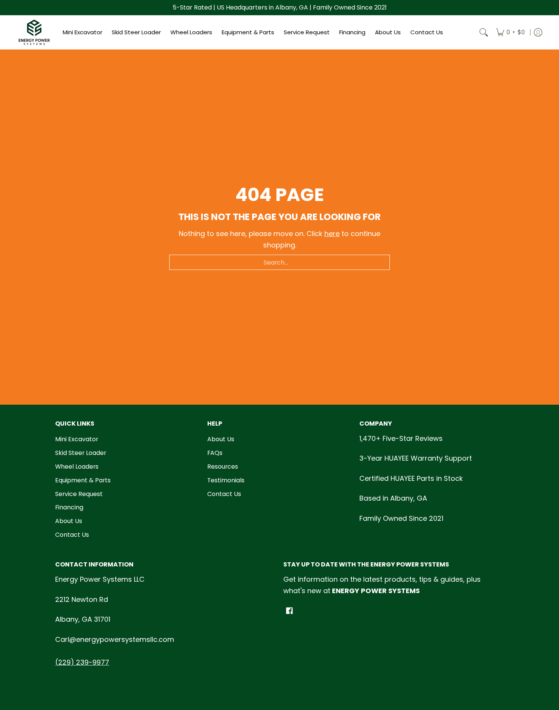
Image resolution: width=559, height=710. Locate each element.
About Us (68, 521)
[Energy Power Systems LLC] (34, 32)
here (332, 233)
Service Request (79, 494)
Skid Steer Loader (80, 452)
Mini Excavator (76, 439)
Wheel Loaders (76, 466)
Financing (69, 507)
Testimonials (226, 480)
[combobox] (279, 262)
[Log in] (538, 32)
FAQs (214, 452)
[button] (289, 611)
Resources (222, 466)
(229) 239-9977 (82, 662)
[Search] (483, 32)
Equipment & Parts (83, 480)
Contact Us (72, 534)
